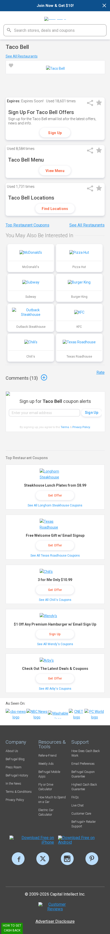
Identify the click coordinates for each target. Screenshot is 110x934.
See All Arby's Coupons (55, 688)
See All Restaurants (22, 56)
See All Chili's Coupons (55, 600)
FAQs (75, 797)
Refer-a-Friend (47, 755)
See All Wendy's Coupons (55, 644)
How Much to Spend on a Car (52, 800)
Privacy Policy (81, 427)
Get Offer (55, 495)
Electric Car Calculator (45, 812)
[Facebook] (18, 858)
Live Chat (77, 805)
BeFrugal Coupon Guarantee (83, 774)
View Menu (55, 171)
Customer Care (81, 813)
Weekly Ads (46, 764)
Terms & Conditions (19, 792)
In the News (13, 783)
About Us (12, 751)
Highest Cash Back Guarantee (84, 787)
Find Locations (55, 209)
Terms (65, 427)
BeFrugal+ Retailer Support (83, 824)
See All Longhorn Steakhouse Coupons (55, 505)
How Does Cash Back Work (85, 753)
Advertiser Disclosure (55, 921)
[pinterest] (91, 858)
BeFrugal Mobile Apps (49, 774)
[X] (42, 858)
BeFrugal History (17, 775)
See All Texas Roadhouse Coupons (55, 555)
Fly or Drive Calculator (45, 787)
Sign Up (55, 133)
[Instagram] (67, 858)
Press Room (13, 767)
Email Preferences (83, 764)
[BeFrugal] (55, 17)
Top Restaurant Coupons (27, 225)
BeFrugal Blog (15, 759)
